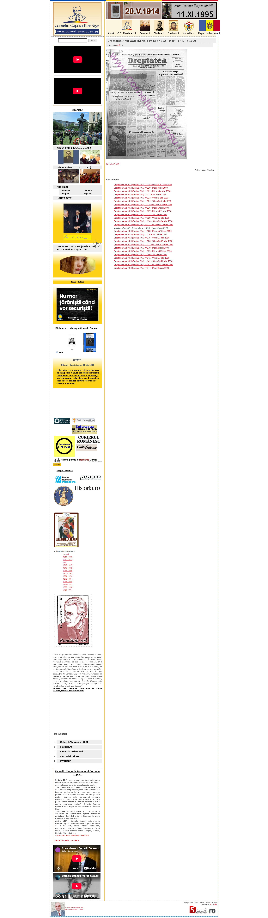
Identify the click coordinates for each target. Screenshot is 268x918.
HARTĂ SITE (64, 198)
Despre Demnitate (65, 471)
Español (88, 193)
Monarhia (187, 33)
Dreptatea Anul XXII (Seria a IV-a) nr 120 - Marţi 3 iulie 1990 (141, 188)
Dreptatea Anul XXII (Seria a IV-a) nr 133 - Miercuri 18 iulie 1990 (143, 231)
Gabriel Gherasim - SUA (74, 742)
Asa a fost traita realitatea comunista (72, 835)
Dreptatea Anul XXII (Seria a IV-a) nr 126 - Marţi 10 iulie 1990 (141, 208)
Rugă (73, 281)
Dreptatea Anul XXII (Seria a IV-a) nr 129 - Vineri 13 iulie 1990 (141, 218)
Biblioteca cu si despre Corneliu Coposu (76, 328)
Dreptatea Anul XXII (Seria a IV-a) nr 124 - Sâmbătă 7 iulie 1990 (142, 201)
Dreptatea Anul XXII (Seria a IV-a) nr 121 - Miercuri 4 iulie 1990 (142, 191)
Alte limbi (62, 187)
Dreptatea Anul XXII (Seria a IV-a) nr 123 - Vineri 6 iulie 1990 (141, 198)
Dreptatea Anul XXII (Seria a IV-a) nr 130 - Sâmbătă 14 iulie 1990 (143, 221)
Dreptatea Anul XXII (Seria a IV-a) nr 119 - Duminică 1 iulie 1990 (143, 184)
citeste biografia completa (66, 840)
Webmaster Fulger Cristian (74, 909)
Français (66, 190)
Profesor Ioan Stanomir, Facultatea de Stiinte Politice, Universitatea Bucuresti (77, 689)
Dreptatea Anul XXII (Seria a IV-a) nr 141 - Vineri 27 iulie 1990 (141, 258)
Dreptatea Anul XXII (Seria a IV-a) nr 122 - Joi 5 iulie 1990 (140, 194)
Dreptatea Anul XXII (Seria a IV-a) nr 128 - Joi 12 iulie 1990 (140, 214)
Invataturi (65, 760)
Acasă (110, 33)
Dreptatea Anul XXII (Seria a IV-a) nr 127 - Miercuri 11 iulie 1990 (142, 211)
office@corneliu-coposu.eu (74, 907)
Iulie (119, 45)
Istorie (57, 465)
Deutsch (88, 190)
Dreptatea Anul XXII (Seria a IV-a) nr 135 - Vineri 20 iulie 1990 (141, 238)
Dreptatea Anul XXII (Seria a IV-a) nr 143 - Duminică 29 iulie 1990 (143, 264)
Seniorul (144, 33)
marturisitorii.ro (69, 756)
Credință (172, 33)
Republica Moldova (208, 33)
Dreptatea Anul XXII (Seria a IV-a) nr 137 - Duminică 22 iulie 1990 (143, 244)
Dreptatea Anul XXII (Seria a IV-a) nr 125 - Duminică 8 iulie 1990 (143, 204)
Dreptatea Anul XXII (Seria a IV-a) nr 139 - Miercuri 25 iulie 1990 (143, 251)
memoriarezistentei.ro (73, 751)
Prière (81, 281)
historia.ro (66, 746)
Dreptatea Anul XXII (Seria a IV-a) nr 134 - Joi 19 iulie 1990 (140, 234)
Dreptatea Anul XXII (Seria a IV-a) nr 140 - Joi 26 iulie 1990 (140, 254)
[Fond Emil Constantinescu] (90, 163)
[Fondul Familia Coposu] (68, 163)
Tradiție (158, 33)
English (65, 193)
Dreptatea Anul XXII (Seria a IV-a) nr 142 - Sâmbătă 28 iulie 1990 (143, 261)
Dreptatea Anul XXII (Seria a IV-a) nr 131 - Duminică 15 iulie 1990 (143, 224)
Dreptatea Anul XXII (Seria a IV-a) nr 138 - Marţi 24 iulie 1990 (141, 248)
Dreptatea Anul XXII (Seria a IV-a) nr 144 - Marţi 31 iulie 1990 (141, 268)
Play (99, 245)
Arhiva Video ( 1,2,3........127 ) (74, 167)
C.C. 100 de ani (125, 33)
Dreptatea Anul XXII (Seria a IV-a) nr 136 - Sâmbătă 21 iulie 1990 (143, 241)
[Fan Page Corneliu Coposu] (77, 34)
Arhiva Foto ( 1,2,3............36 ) (74, 148)
